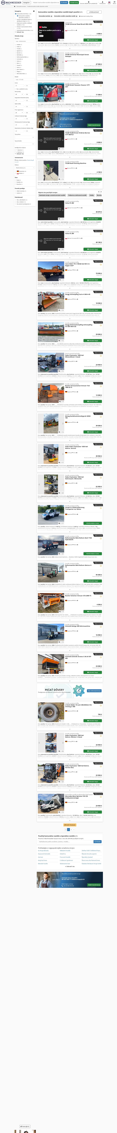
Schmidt (20, 59)
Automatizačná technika (25, 30)
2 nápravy (20, 152)
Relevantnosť (94, 12)
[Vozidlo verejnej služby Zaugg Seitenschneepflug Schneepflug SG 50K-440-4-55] (51, 332)
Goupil (19, 65)
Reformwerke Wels (22, 57)
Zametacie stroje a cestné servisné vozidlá (52, 195)
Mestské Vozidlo (43, 864)
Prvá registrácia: (19, 110)
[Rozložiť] (70, 48)
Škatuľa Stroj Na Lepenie (89, 854)
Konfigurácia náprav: (20, 147)
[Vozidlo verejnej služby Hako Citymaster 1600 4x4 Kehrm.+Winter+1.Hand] (51, 743)
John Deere (20, 69)
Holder (19, 44)
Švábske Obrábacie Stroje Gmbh (91, 864)
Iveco (19, 67)
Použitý (19, 182)
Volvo (19, 61)
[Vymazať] (51, 16)
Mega (19, 71)
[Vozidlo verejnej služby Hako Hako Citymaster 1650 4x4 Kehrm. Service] (51, 454)
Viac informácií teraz (94, 691)
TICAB (19, 48)
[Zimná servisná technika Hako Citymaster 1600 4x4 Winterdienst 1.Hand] (51, 362)
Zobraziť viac (70, 866)
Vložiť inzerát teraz (94, 125)
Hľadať (64, 2)
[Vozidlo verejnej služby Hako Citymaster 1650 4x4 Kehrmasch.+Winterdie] (51, 484)
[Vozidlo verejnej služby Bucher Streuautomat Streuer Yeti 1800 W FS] (51, 393)
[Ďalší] (62, 32)
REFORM (20, 55)
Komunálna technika (24, 13)
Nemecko (22, 171)
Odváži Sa (63, 854)
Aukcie (19, 193)
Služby (92, 195)
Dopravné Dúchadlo (44, 854)
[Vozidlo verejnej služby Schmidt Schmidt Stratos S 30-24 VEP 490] (51, 664)
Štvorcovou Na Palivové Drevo (91, 860)
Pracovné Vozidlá (65, 857)
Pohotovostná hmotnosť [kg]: (22, 122)
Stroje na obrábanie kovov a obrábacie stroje (24, 20)
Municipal (100, 195)
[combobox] (25, 167)
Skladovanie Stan (65, 864)
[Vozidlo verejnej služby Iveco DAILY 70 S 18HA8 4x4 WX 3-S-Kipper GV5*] (51, 271)
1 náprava (20, 150)
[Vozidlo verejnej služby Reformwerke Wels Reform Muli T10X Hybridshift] (51, 545)
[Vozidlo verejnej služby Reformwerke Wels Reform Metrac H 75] (51, 572)
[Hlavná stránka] (14, 6)
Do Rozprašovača (43, 850)
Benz (19, 63)
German (40, 857)
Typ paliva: (18, 134)
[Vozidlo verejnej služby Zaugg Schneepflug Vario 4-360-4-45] (51, 302)
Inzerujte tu (25, 1126)
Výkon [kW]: (18, 104)
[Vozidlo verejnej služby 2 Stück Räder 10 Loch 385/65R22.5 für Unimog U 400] (51, 712)
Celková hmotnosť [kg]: (21, 116)
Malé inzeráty (21, 191)
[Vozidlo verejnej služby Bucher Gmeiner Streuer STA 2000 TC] (51, 603)
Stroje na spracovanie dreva (24, 27)
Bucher (19, 53)
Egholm (19, 51)
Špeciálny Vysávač (87, 857)
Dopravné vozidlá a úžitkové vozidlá (24, 24)
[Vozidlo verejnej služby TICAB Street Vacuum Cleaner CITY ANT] (51, 92)
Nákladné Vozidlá (65, 850)
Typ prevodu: (18, 141)
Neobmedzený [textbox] (21, 168)
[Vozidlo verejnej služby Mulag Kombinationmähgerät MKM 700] (51, 423)
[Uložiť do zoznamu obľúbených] (101, 25)
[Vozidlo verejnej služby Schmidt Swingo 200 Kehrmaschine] (51, 633)
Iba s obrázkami (22, 200)
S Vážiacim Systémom (66, 860)
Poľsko (21, 173)
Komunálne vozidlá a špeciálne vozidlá (24, 16)
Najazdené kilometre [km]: (22, 97)
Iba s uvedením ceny (22, 89)
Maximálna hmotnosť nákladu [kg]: (24, 128)
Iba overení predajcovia (24, 204)
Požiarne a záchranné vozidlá (77, 195)
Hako (19, 46)
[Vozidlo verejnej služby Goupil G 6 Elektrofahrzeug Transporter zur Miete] (51, 515)
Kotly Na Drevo (42, 860)
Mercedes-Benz (22, 73)
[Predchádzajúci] (39, 32)
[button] (114, 2)
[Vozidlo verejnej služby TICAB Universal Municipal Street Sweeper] (51, 62)
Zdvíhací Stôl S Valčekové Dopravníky (93, 850)
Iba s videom (21, 202)
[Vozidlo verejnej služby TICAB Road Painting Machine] (51, 171)
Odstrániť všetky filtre (86, 16)
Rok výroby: (18, 91)
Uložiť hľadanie (70, 825)
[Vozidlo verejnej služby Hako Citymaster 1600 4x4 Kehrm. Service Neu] (51, 773)
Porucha (19, 184)
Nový (19, 180)
